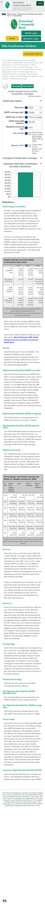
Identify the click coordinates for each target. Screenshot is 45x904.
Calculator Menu (33, 54)
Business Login (31, 38)
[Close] (2, 1)
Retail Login (31, 33)
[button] (22, 101)
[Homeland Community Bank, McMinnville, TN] (22, 24)
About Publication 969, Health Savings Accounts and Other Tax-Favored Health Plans (21, 339)
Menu (12, 38)
